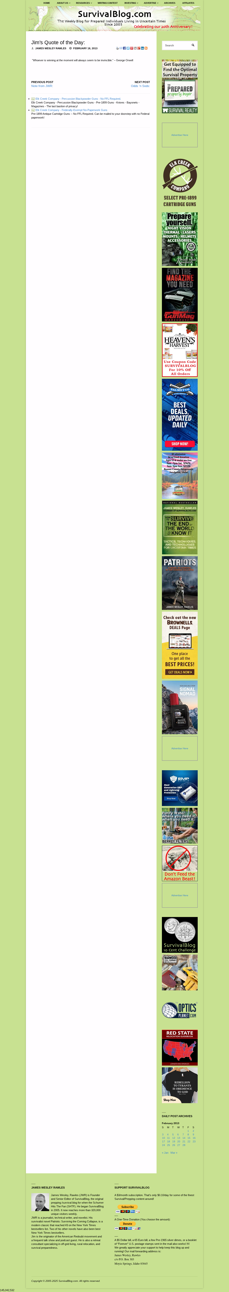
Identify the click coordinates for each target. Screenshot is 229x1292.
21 (183, 1141)
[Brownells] (180, 645)
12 (173, 1138)
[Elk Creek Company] (180, 184)
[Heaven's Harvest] (180, 350)
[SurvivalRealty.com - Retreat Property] (180, 86)
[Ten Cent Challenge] (180, 935)
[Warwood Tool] (180, 972)
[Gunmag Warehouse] (180, 294)
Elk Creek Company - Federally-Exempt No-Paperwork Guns (69, 110)
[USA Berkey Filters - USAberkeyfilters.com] (180, 826)
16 (194, 1138)
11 (168, 1138)
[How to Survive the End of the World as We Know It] (180, 527)
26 (173, 1145)
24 (163, 1145)
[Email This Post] (121, 48)
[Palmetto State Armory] (180, 415)
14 (183, 1138)
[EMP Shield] (180, 788)
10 (163, 1138)
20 (178, 1141)
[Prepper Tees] (180, 1085)
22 (188, 1141)
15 (188, 1138)
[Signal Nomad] (180, 707)
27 (178, 1145)
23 (194, 1141)
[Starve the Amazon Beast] (180, 863)
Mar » (173, 1152)
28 (183, 1145)
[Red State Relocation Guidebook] (180, 1048)
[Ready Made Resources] (180, 239)
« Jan (165, 1152)
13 (178, 1138)
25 (168, 1145)
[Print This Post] (117, 48)
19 (173, 1141)
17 (163, 1141)
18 (168, 1141)
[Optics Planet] (180, 1010)
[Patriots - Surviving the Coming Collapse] (180, 583)
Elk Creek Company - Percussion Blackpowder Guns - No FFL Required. (76, 98)
